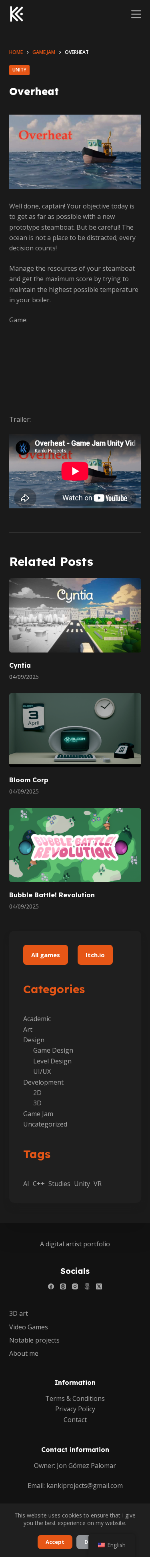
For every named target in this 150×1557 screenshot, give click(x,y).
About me (23, 1353)
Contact (75, 1419)
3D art (18, 1313)
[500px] (87, 1286)
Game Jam (38, 1113)
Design (33, 1039)
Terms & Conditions (75, 1398)
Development (43, 1082)
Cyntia (20, 665)
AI (26, 1183)
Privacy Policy (75, 1408)
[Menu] (136, 14)
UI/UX (42, 1071)
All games (45, 955)
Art (27, 1029)
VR (98, 1183)
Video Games (28, 1327)
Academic (37, 1018)
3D (37, 1103)
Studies (59, 1183)
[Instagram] (75, 1286)
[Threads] (63, 1286)
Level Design (52, 1061)
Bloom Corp (28, 780)
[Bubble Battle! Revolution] (75, 845)
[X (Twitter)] (99, 1286)
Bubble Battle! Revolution (52, 895)
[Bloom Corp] (75, 730)
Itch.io (95, 955)
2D (37, 1092)
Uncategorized (45, 1124)
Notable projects (34, 1340)
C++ (39, 1183)
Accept (55, 1541)
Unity (19, 69)
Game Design (53, 1050)
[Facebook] (51, 1286)
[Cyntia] (75, 615)
